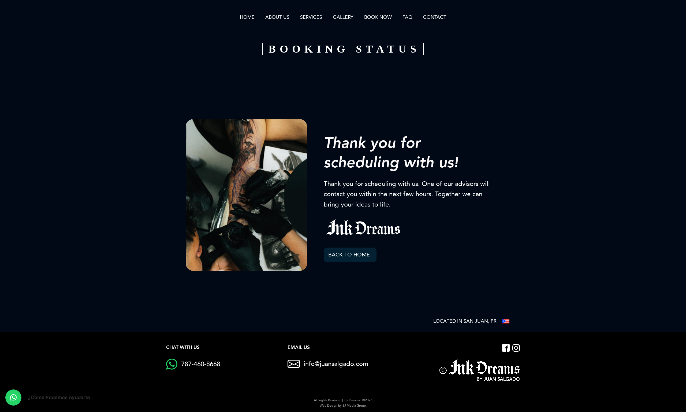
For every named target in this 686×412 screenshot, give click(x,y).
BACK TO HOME (349, 254)
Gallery (343, 17)
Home (247, 17)
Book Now (378, 17)
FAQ (407, 17)
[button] (13, 397)
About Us (277, 17)
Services (311, 17)
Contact (434, 17)
